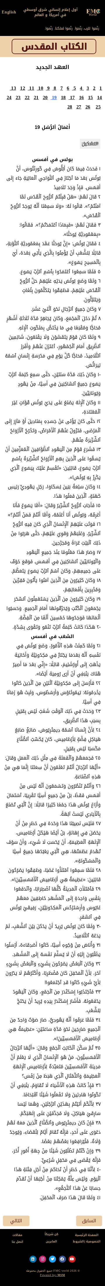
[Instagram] (42, 1259)
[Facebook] (62, 1259)
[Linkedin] (32, 1259)
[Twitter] (52, 1259)
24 (9, 97)
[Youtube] (72, 1259)
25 (98, 106)
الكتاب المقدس (54, 46)
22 (27, 97)
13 (13, 88)
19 (54, 97)
